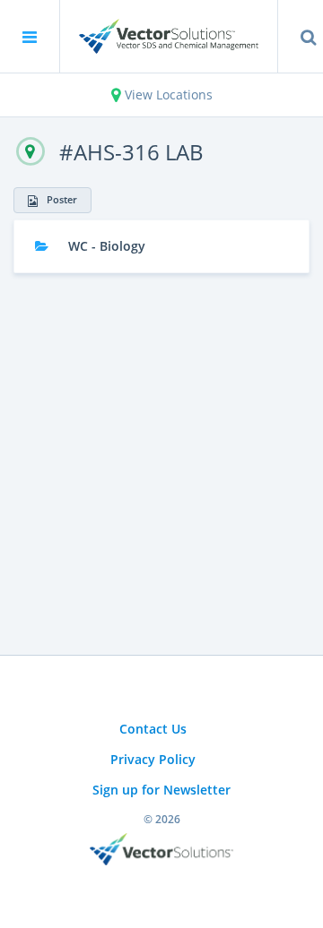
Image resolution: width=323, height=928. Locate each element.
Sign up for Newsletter (161, 789)
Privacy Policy (153, 759)
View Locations (167, 94)
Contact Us (153, 728)
